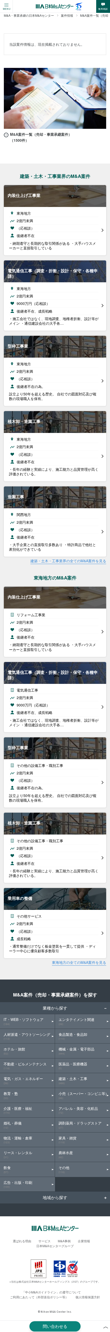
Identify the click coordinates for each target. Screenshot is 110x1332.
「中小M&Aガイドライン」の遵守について (51, 1292)
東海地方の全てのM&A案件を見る (79, 962)
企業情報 (84, 1241)
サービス (44, 1241)
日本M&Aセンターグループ (55, 1246)
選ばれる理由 (22, 1241)
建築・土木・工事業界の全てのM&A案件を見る (68, 560)
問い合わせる (55, 1326)
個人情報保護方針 (87, 1297)
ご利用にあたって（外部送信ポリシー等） (39, 1297)
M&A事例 (64, 1241)
